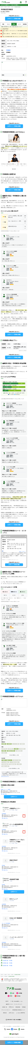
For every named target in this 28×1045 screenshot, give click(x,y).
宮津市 (9, 6)
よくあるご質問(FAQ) (20, 1012)
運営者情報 (18, 1007)
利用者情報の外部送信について (18, 1009)
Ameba (8, 1029)
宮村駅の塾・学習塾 (7, 960)
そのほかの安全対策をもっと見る (14, 768)
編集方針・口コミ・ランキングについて (14, 1004)
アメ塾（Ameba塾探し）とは (16, 1001)
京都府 (5, 6)
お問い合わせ (11, 1012)
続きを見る (14, 168)
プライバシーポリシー (5, 1009)
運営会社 (5, 1012)
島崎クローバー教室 (5, 789)
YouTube (18, 996)
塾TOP (2, 6)
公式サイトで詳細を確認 (14, 18)
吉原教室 (4, 904)
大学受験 (20, 993)
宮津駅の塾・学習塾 (7, 963)
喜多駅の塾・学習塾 (7, 965)
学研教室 (8, 50)
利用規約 (24, 1007)
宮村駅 (12, 6)
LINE (13, 993)
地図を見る (4, 794)
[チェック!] (24, 816)
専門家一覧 (11, 1007)
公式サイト (14, 797)
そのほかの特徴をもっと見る (14, 755)
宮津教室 (4, 813)
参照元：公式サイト (22, 551)
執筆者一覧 (4, 1007)
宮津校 (3, 865)
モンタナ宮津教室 (6, 923)
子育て (11, 996)
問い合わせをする (5, 776)
